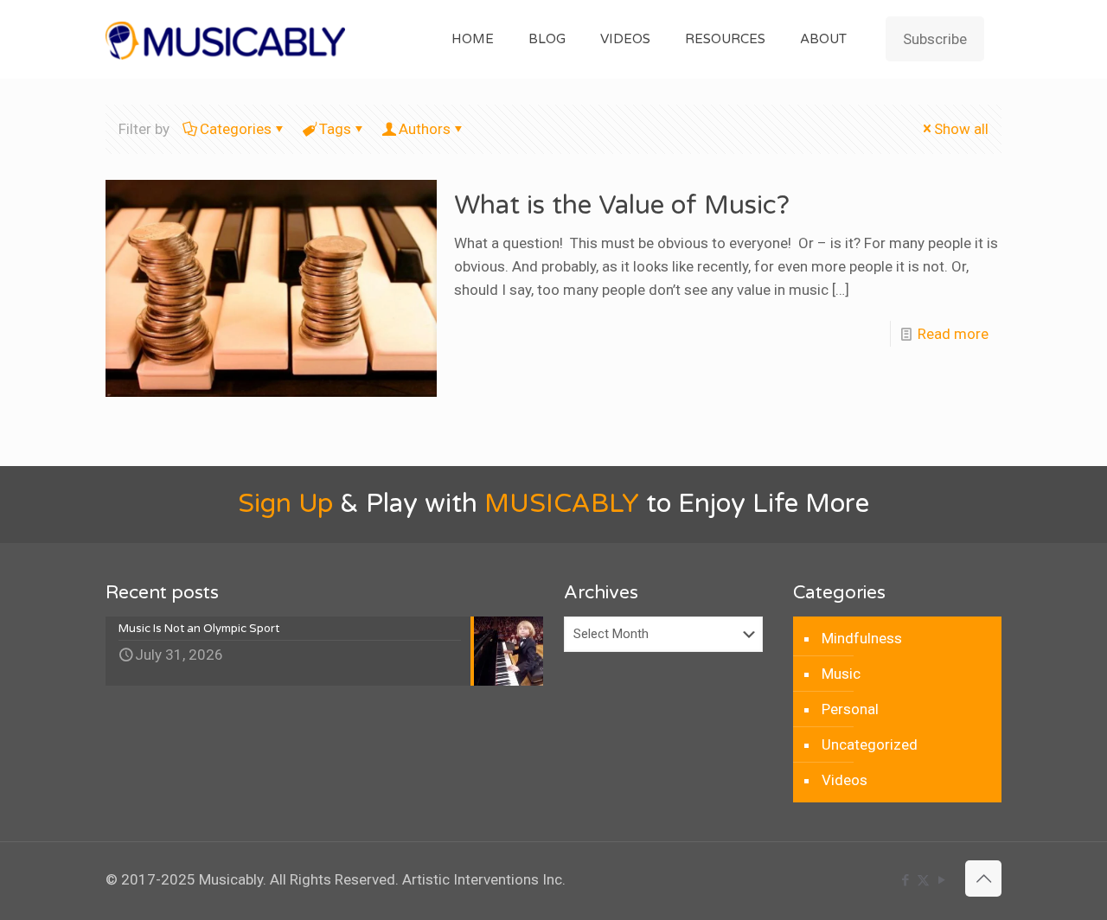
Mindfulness (862, 638)
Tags (335, 128)
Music (841, 673)
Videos (844, 780)
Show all (961, 128)
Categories (236, 128)
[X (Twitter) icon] (923, 880)
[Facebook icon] (905, 880)
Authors (425, 128)
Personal (850, 709)
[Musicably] (225, 39)
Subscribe (935, 39)
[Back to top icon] (983, 878)
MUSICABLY (561, 504)
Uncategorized (870, 744)
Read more (953, 333)
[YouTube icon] (941, 880)
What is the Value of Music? (622, 205)
